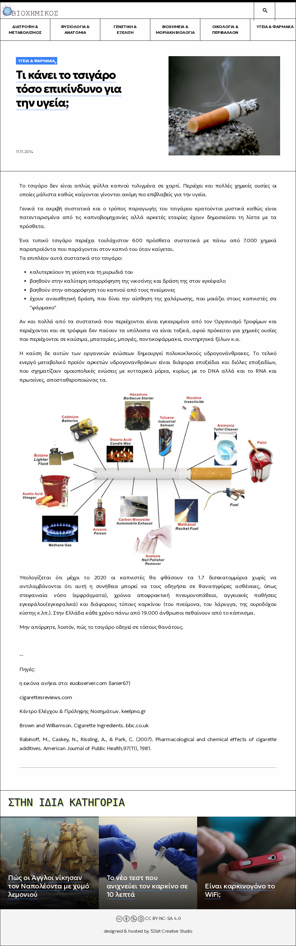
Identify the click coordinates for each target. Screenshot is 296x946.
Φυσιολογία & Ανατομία (75, 29)
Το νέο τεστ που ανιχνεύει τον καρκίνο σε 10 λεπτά (147, 886)
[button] (285, 10)
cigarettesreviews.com (45, 697)
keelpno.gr (133, 711)
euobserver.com (88, 683)
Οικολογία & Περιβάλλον (225, 29)
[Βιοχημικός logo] (29, 10)
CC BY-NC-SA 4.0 (162, 918)
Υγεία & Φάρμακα (36, 60)
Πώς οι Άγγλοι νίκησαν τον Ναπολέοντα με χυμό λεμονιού (48, 886)
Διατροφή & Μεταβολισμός (25, 29)
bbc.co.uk (136, 725)
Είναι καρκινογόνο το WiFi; (240, 890)
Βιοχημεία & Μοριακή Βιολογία (175, 29)
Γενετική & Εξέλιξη (125, 29)
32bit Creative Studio (171, 931)
